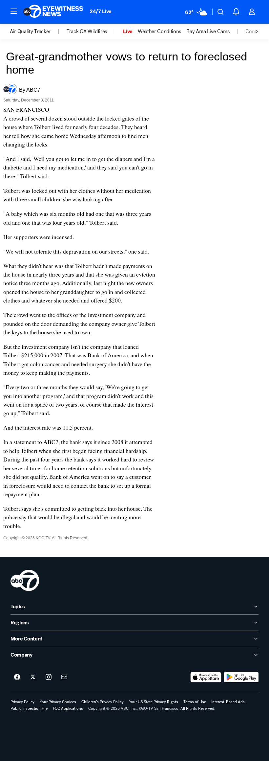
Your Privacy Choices (58, 702)
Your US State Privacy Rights (153, 702)
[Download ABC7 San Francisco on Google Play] (241, 677)
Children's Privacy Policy (102, 702)
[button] (14, 11)
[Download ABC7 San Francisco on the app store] (206, 677)
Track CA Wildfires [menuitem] (87, 31)
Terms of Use (194, 702)
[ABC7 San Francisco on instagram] (48, 677)
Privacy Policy (22, 702)
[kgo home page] (24, 580)
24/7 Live (101, 11)
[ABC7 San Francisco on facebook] (17, 677)
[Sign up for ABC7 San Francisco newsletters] (64, 677)
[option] (38, 31)
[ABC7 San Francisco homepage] (53, 12)
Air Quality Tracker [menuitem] (30, 31)
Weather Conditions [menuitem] (159, 31)
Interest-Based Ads (228, 702)
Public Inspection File (29, 708)
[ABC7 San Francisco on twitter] (32, 677)
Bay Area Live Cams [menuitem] (207, 31)
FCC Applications (68, 708)
